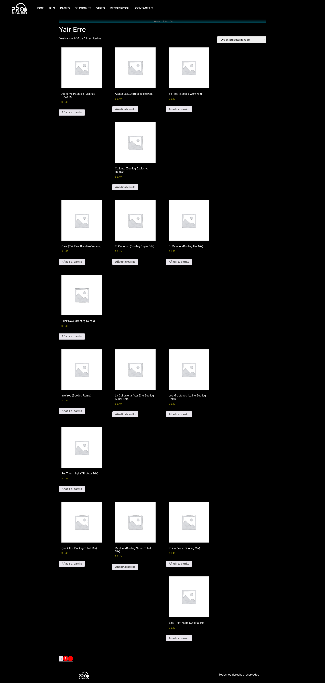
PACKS (65, 8)
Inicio (157, 21)
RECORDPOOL (120, 8)
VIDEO (100, 8)
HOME (40, 8)
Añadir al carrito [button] (72, 112)
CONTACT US (144, 8)
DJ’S (52, 8)
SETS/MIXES (83, 8)
